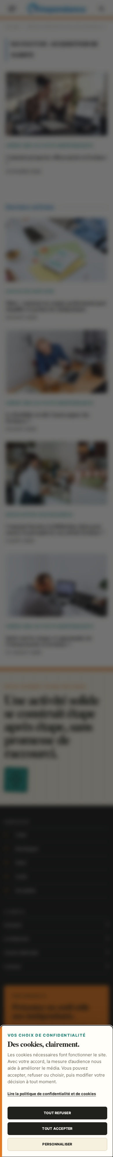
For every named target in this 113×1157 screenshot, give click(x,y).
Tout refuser (57, 1113)
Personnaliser (57, 1144)
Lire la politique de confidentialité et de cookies (52, 1093)
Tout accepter (57, 1128)
